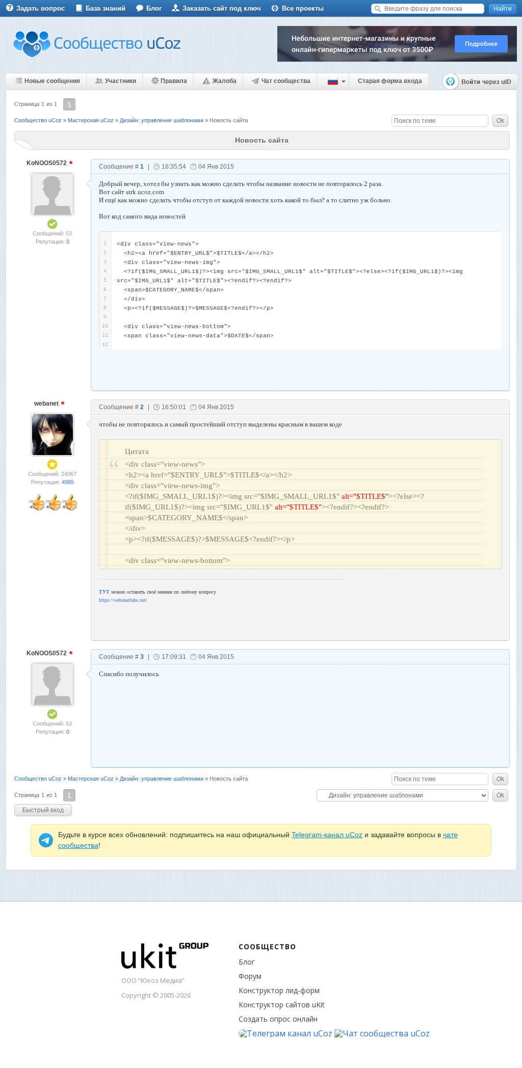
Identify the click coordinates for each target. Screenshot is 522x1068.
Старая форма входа (390, 81)
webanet (47, 403)
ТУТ (104, 592)
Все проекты (303, 8)
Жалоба (225, 81)
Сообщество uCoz (38, 120)
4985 (68, 482)
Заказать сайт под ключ (221, 8)
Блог (154, 8)
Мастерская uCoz (91, 120)
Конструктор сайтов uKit (282, 1004)
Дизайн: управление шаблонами (161, 120)
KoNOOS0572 (47, 163)
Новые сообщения (52, 81)
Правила (174, 81)
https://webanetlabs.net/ (123, 600)
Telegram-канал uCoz (327, 835)
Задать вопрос (40, 8)
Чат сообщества (286, 81)
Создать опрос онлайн (278, 1019)
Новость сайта (229, 120)
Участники (120, 81)
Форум (250, 976)
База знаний (105, 8)
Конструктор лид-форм (279, 990)
